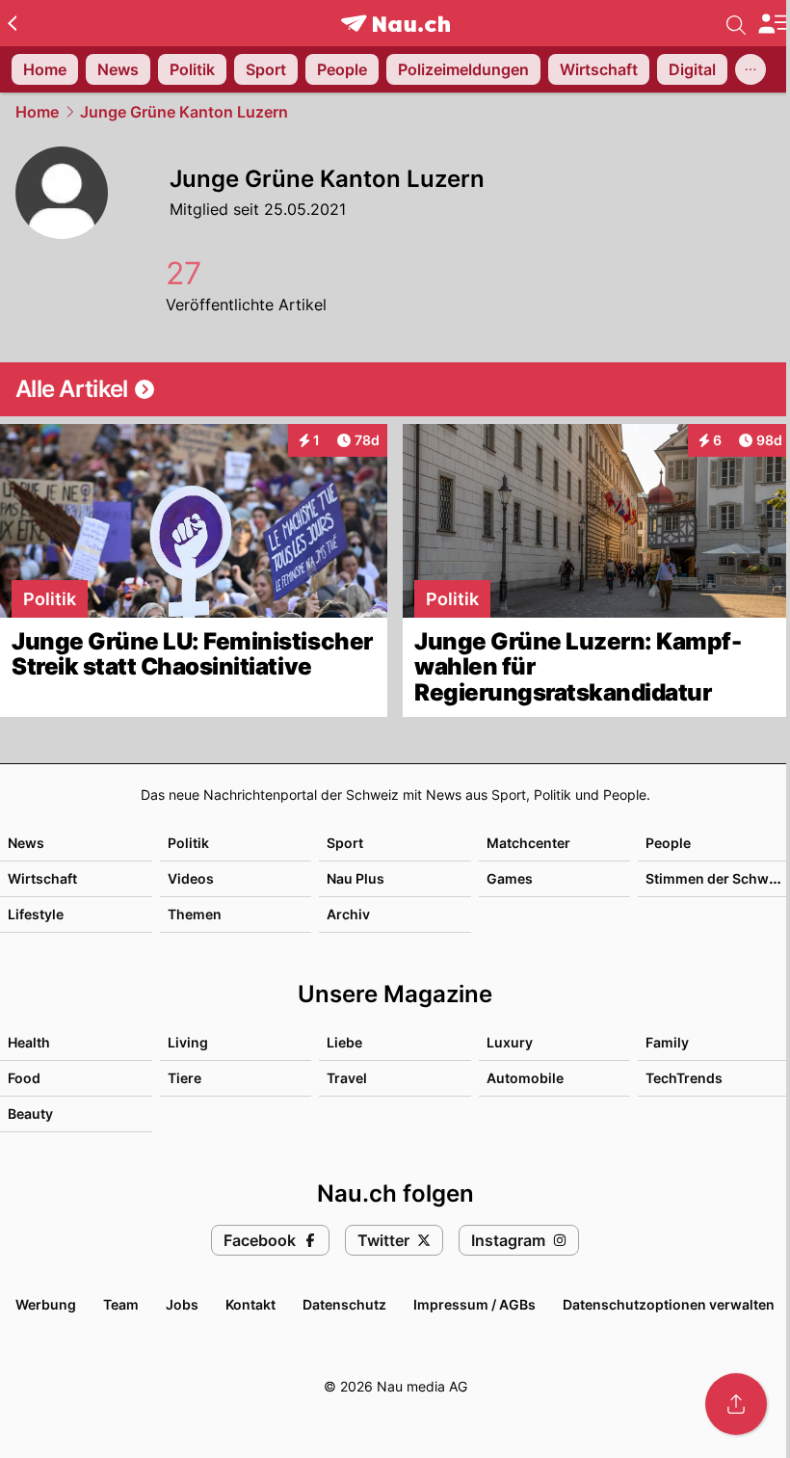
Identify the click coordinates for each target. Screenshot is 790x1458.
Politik (188, 843)
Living (188, 1042)
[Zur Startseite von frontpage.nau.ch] (395, 23)
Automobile (525, 1078)
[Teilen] (736, 1404)
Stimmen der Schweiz (716, 878)
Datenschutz (344, 1304)
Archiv (348, 914)
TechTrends (684, 1078)
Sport (345, 843)
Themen (195, 914)
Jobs (182, 1304)
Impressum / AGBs (474, 1304)
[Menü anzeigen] (773, 24)
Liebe (344, 1042)
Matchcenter (528, 843)
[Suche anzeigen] (736, 23)
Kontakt (250, 1304)
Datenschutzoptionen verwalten (669, 1304)
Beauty (30, 1113)
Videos (191, 878)
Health (29, 1042)
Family (667, 1042)
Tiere (184, 1078)
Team (121, 1304)
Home (37, 111)
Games (510, 878)
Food (24, 1078)
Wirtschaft (42, 878)
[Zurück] (12, 23)
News (26, 843)
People (668, 843)
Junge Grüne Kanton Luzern (184, 111)
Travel (347, 1078)
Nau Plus (355, 878)
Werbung (45, 1304)
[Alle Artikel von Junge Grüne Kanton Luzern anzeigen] (395, 389)
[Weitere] (750, 69)
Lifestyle (36, 914)
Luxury (510, 1042)
